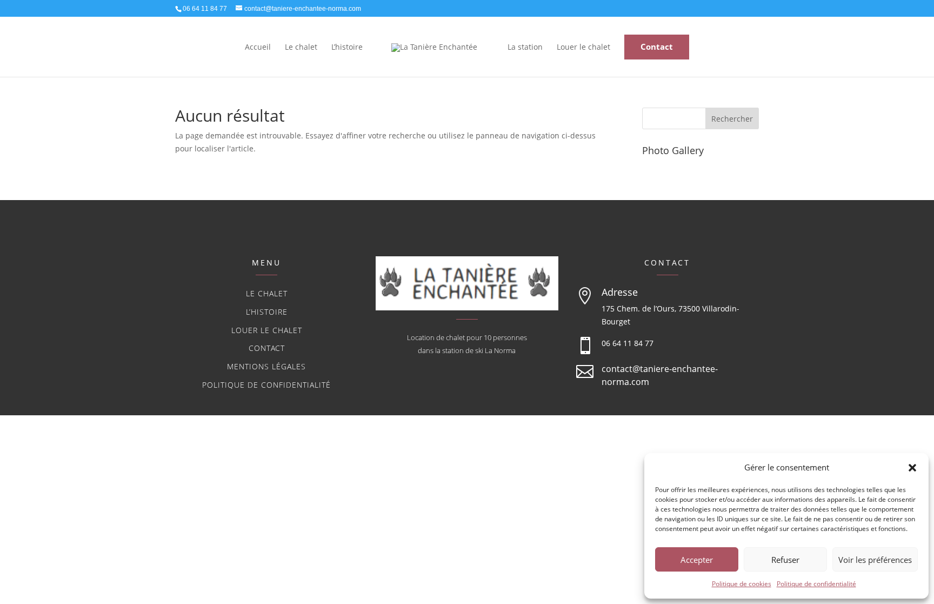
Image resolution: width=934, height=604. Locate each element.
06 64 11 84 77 (627, 343)
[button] (912, 467)
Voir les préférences (875, 559)
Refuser (785, 559)
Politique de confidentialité (816, 583)
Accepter (697, 559)
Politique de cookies (741, 583)
